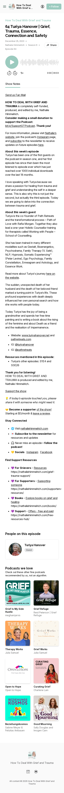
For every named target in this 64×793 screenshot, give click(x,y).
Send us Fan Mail (15, 95)
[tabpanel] (32, 309)
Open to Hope (13, 686)
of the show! (44, 409)
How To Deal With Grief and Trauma (24, 7)
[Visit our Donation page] (36, 771)
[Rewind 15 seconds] (9, 73)
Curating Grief (42, 686)
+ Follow (54, 6)
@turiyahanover (24, 344)
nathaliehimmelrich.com (34, 428)
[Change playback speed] (22, 73)
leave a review (41, 413)
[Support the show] (42, 7)
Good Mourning (43, 724)
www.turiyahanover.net (35, 335)
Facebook (46, 452)
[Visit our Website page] (28, 771)
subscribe (16, 141)
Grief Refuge (41, 608)
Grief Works (40, 649)
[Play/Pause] (11, 62)
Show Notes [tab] (12, 83)
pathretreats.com (21, 339)
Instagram (43, 137)
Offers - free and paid (40, 511)
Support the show (15, 391)
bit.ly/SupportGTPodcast (20, 125)
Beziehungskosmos (16, 724)
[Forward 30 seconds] (15, 73)
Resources (40, 468)
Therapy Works (14, 649)
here (40, 144)
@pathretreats (23, 349)
